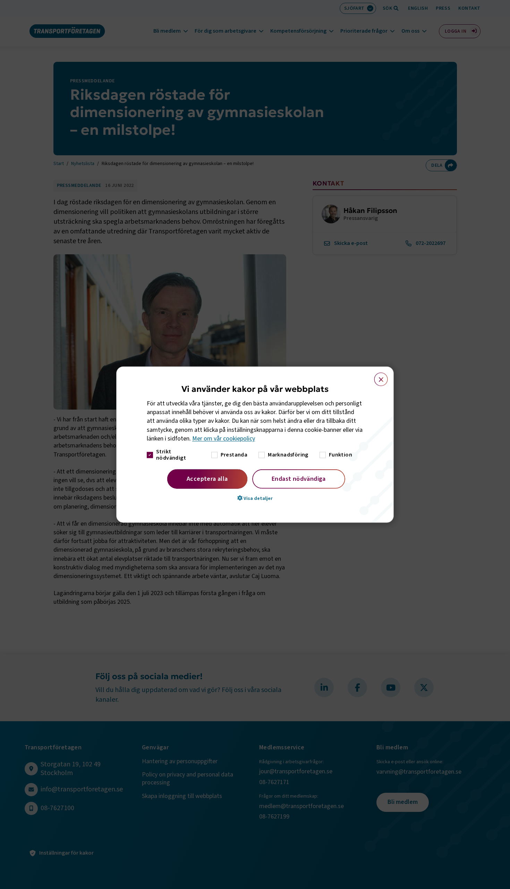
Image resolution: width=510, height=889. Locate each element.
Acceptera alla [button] (207, 479)
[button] (255, 498)
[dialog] (255, 444)
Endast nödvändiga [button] (299, 479)
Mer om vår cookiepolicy (223, 438)
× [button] (377, 376)
